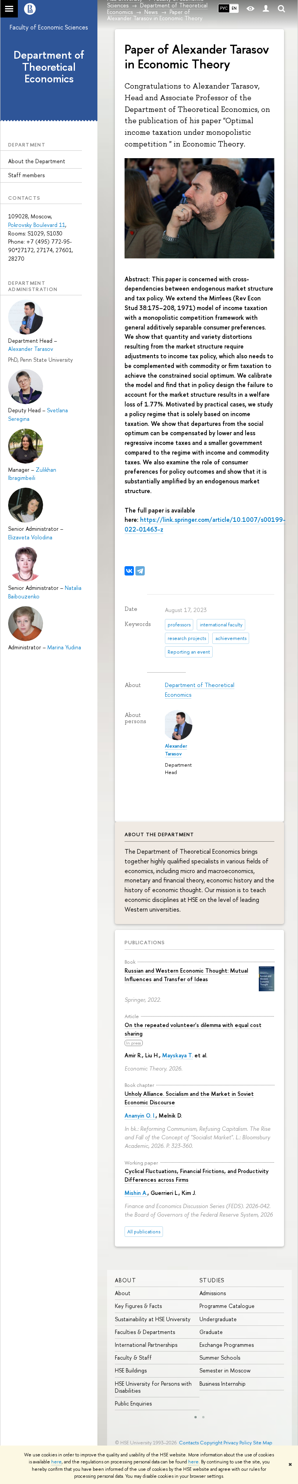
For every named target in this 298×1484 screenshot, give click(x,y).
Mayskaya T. (177, 1055)
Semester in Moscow (225, 1370)
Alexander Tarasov (30, 348)
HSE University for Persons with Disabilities (153, 1387)
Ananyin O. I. (140, 1115)
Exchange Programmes (226, 1344)
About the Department (36, 161)
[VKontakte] (129, 570)
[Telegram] (140, 570)
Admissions (212, 1293)
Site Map (262, 1442)
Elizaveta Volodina (30, 537)
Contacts (189, 1442)
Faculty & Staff (133, 1357)
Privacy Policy (238, 1442)
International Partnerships (146, 1344)
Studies (212, 1280)
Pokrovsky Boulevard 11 (36, 224)
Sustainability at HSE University (153, 1319)
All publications (143, 1231)
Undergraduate (218, 1319)
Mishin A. (136, 1192)
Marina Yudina (64, 647)
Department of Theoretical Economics (49, 66)
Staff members (26, 175)
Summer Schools (219, 1357)
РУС (224, 8)
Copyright (211, 1442)
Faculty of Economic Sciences (49, 27)
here (56, 1462)
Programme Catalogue (227, 1306)
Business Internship (222, 1383)
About (125, 1280)
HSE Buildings (131, 1370)
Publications (145, 942)
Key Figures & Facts (138, 1306)
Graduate (211, 1332)
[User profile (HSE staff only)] (266, 8)
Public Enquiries (133, 1403)
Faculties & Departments (145, 1332)
